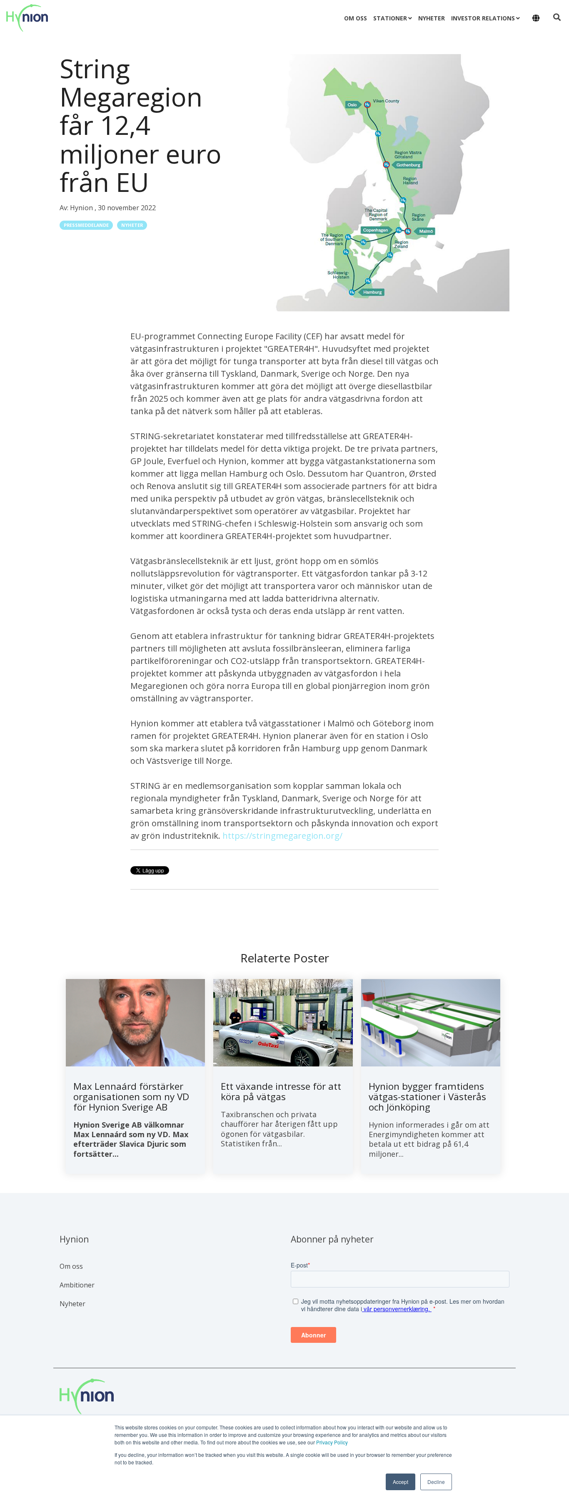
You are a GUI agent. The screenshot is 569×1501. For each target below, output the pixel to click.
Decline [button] (436, 1481)
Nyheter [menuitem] (72, 1303)
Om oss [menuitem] (71, 1266)
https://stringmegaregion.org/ (282, 835)
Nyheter (431, 18)
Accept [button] (400, 1481)
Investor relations (483, 18)
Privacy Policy (332, 1442)
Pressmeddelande (86, 225)
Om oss (355, 18)
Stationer (390, 18)
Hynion (82, 207)
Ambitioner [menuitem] (77, 1285)
